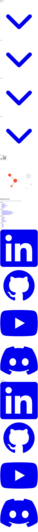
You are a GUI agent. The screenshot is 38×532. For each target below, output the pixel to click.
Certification (3, 218)
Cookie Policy (5, 381)
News (2, 225)
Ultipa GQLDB (3, 203)
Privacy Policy (2, 381)
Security (3, 226)
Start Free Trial (2, 155)
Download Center (4, 220)
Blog (2, 219)
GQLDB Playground (4, 221)
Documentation (3, 217)
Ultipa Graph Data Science (5, 205)
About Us (3, 224)
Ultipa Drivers (3, 207)
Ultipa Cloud (3, 204)
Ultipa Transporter (4, 206)
